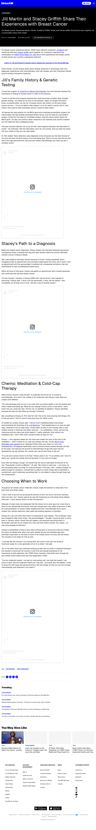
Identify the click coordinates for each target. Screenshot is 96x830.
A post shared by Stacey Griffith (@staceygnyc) (32, 375)
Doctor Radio (10, 669)
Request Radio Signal (29, 786)
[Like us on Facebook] (77, 788)
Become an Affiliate (46, 780)
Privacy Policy (36, 814)
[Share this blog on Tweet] (13, 677)
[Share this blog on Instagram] (10, 677)
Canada (60, 784)
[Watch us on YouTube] (77, 794)
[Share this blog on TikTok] (16, 677)
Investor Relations (45, 773)
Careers (42, 787)
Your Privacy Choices (68, 814)
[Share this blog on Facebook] (7, 677)
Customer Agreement (25, 814)
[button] (94, 3)
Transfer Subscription (29, 782)
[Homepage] (7, 3)
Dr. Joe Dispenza (33, 425)
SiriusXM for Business (11, 801)
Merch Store (61, 777)
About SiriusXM (44, 770)
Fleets (7, 798)
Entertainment (6, 13)
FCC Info (44, 816)
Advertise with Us (45, 784)
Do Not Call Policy (57, 814)
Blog (59, 770)
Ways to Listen (62, 773)
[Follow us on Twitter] (77, 792)
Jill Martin (60, 50)
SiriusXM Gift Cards (63, 780)
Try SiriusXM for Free (11, 773)
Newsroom (43, 777)
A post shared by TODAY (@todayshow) (32, 235)
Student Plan (9, 780)
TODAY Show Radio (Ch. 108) (25, 55)
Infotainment (9, 787)
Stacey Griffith (23, 52)
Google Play (40, 808)
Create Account (27, 775)
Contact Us (78, 770)
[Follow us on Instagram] (77, 790)
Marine (7, 791)
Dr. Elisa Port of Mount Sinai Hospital (32, 91)
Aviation (7, 794)
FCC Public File (84, 814)
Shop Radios (9, 784)
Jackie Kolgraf (12, 37)
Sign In (25, 772)
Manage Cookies (52, 816)
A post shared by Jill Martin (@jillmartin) (32, 659)
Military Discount (10, 777)
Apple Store (55, 808)
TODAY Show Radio (22, 669)
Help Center (78, 780)
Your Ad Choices (45, 814)
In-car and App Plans (11, 770)
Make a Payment (28, 779)
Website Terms (13, 814)
